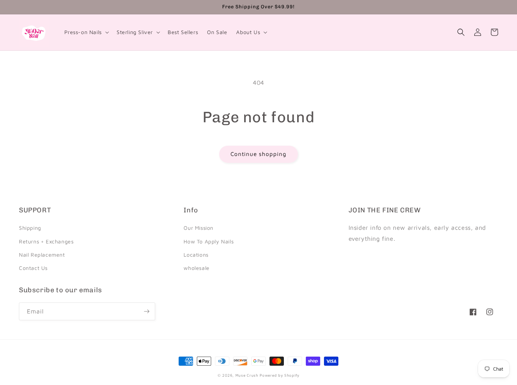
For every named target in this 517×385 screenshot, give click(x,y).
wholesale (196, 268)
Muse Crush (246, 375)
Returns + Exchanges (46, 241)
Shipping (30, 227)
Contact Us (33, 268)
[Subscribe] (146, 311)
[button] (86, 32)
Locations (196, 254)
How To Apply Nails (209, 241)
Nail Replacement (42, 254)
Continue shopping (258, 154)
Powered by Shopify (279, 375)
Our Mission (198, 227)
